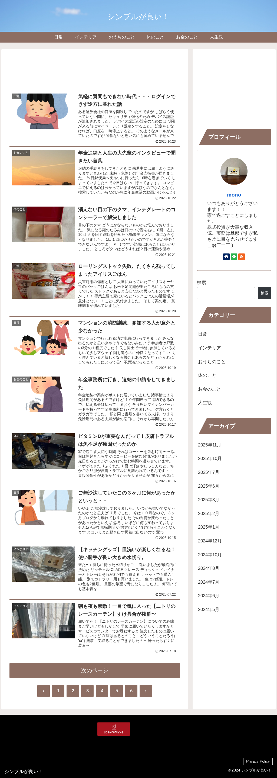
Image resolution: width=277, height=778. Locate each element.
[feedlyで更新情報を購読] (234, 256)
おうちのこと (212, 361)
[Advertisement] (94, 68)
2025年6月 (208, 486)
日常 (202, 334)
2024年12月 (210, 541)
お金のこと (209, 389)
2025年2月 (208, 513)
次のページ (94, 670)
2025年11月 (209, 445)
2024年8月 (208, 568)
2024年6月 (208, 595)
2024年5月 (208, 609)
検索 (201, 282)
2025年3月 (208, 499)
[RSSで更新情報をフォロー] (241, 256)
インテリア (209, 348)
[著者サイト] (226, 256)
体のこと (207, 375)
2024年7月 (208, 582)
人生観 (205, 402)
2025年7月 (208, 472)
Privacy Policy (258, 761)
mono (234, 195)
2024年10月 (210, 554)
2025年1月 (208, 527)
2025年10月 (210, 458)
